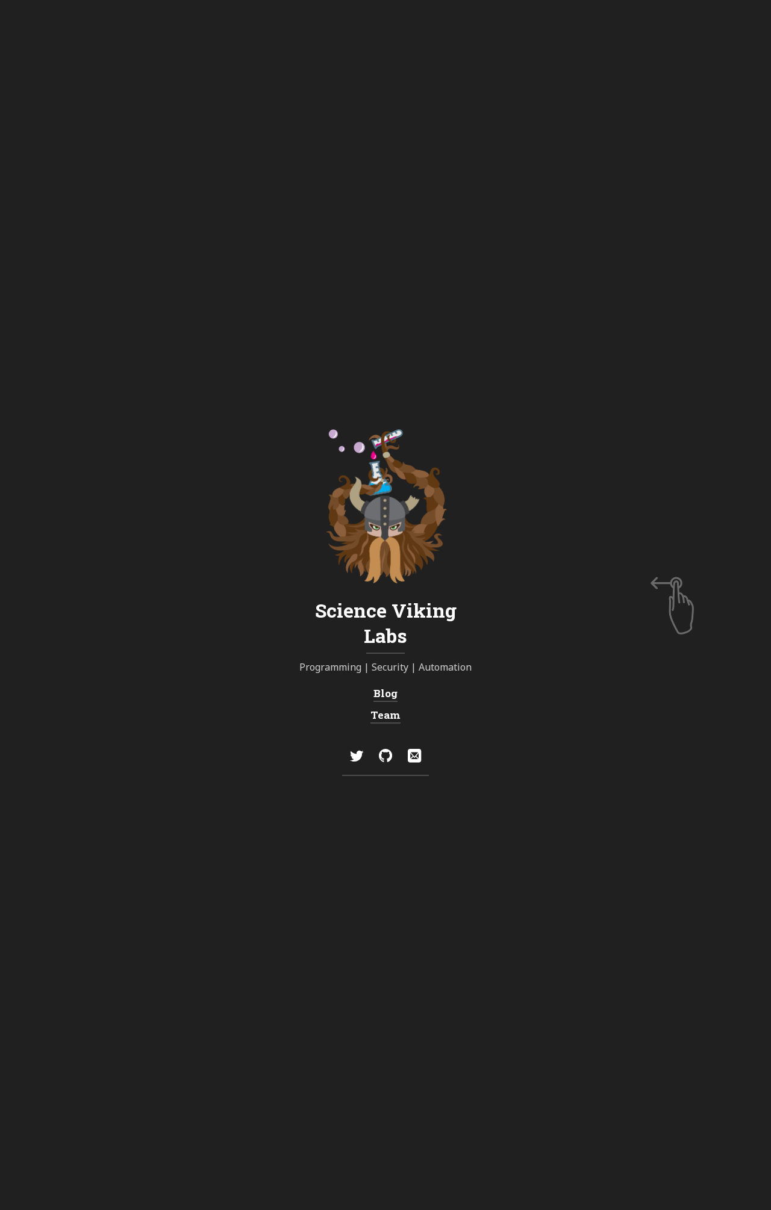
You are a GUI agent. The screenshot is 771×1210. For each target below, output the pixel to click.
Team (385, 715)
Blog (385, 693)
